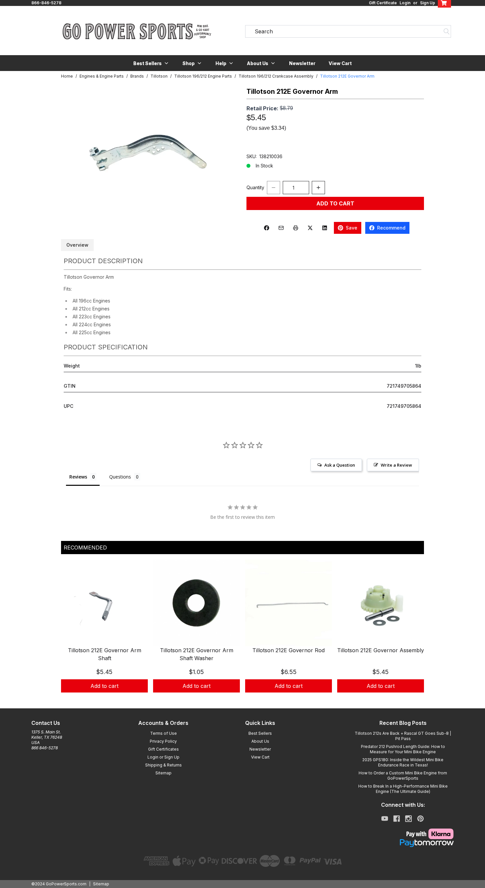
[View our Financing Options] (403, 843)
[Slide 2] (246, 700)
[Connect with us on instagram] (408, 818)
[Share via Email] (281, 228)
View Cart (340, 63)
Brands (137, 76)
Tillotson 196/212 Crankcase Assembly (276, 76)
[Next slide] (413, 634)
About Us (260, 741)
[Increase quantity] (318, 187)
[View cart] (444, 3)
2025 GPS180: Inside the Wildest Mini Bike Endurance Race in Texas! (402, 762)
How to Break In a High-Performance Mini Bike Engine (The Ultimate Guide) (403, 789)
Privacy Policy (163, 741)
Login (405, 2)
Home (67, 76)
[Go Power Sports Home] (137, 31)
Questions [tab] (120, 477)
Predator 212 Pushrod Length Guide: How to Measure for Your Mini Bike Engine (403, 749)
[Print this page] (295, 228)
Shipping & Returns (163, 765)
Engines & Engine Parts (102, 76)
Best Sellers (260, 733)
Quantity (255, 187)
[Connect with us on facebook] (397, 818)
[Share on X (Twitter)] (310, 228)
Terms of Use (163, 733)
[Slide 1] (239, 700)
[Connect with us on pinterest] (420, 818)
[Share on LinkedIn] (324, 228)
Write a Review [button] (396, 465)
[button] (151, 63)
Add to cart (104, 686)
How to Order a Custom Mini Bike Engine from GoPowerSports (403, 775)
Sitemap (163, 772)
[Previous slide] (71, 634)
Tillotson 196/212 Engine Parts (203, 76)
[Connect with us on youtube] (385, 818)
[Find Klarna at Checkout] (403, 834)
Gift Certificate (383, 2)
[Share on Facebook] (266, 228)
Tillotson (159, 76)
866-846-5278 (46, 2)
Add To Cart (335, 203)
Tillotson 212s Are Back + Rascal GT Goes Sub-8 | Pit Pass (403, 736)
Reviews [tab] (78, 477)
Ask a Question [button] (339, 465)
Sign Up (427, 2)
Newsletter (302, 63)
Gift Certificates (163, 749)
